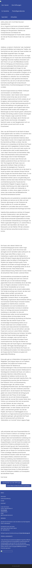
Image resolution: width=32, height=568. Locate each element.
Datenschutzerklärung (5, 498)
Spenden (5, 17)
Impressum (3, 496)
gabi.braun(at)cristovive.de (7, 515)
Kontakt (2, 500)
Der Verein (5, 5)
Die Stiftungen (16, 5)
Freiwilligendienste (18, 11)
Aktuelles (14, 17)
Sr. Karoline (5, 11)
